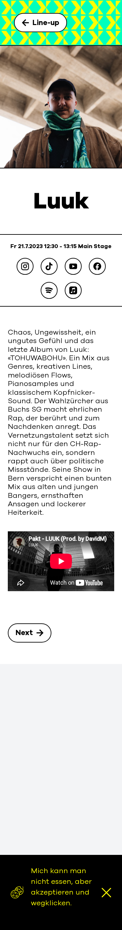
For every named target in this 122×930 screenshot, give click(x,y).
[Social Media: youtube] (73, 266)
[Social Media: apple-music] (73, 290)
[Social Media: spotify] (49, 290)
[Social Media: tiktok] (49, 266)
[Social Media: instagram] (25, 266)
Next (24, 633)
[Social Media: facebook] (97, 266)
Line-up (46, 23)
